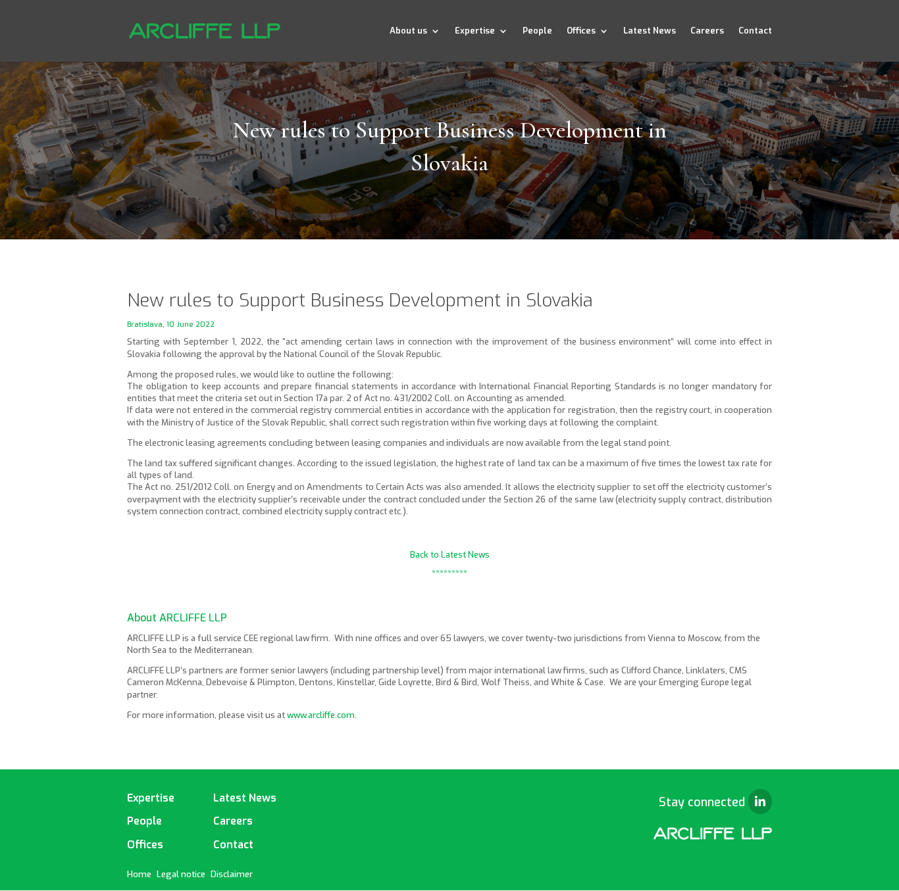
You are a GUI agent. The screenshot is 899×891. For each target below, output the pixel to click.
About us (408, 31)
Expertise (475, 31)
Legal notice (181, 874)
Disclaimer (232, 874)
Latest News (649, 31)
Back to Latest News (450, 554)
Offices (581, 31)
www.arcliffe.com (321, 715)
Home (139, 874)
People (537, 31)
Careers (707, 31)
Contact (755, 31)
